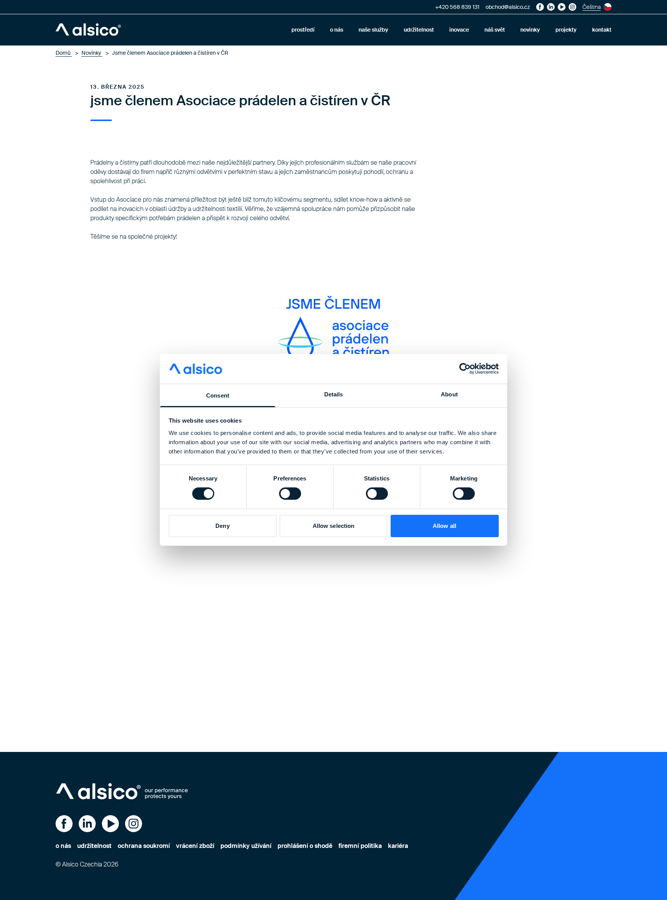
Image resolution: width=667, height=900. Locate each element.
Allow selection (334, 525)
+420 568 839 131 (457, 6)
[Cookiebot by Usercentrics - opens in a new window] (465, 368)
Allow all (444, 525)
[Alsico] (88, 29)
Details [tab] (333, 394)
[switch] (290, 493)
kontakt (601, 29)
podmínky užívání (245, 846)
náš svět (494, 29)
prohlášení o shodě (305, 846)
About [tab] (449, 394)
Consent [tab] (217, 395)
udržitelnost (419, 29)
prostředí (303, 29)
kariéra (398, 846)
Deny (222, 525)
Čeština (591, 6)
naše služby (373, 29)
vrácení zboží (195, 846)
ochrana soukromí (144, 846)
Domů (64, 52)
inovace (459, 29)
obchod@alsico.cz (508, 6)
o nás (336, 29)
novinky (530, 29)
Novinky (91, 52)
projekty (566, 29)
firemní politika (360, 846)
